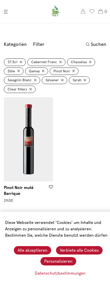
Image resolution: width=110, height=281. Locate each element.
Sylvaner (52, 80)
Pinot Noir (61, 71)
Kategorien (15, 44)
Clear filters (17, 89)
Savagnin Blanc (20, 80)
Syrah (77, 80)
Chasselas (79, 62)
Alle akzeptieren (32, 250)
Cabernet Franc (44, 62)
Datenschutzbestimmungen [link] (60, 273)
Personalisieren (58, 261)
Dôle (11, 71)
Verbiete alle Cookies (79, 250)
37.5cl (12, 62)
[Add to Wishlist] (51, 187)
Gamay (34, 71)
